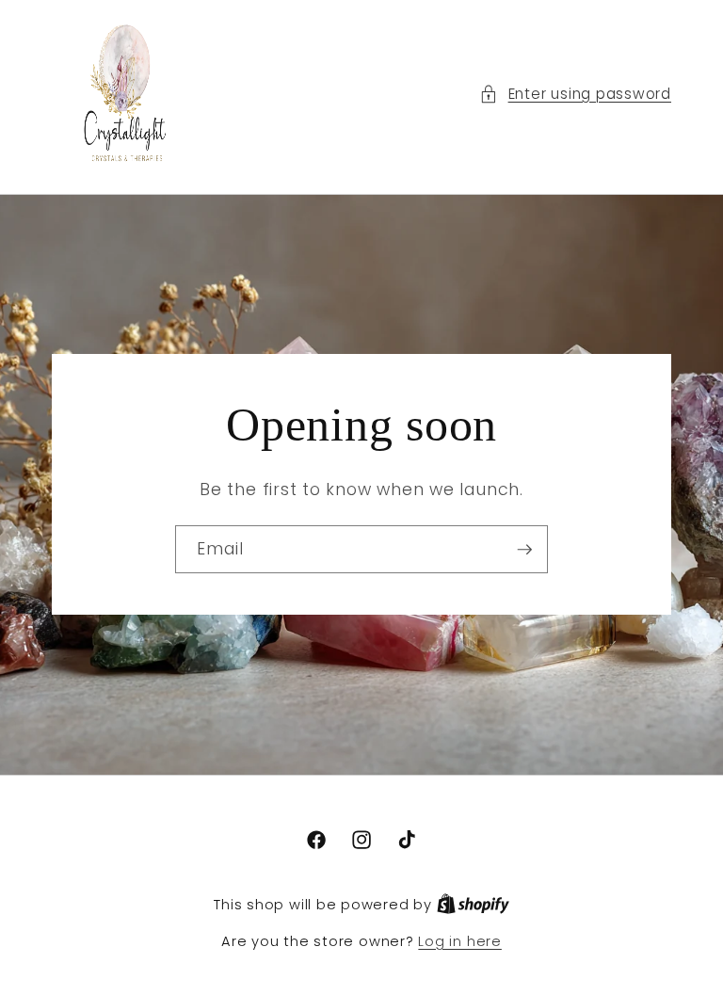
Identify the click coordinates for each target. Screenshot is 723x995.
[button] (575, 94)
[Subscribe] (524, 549)
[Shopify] (473, 904)
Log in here (459, 941)
